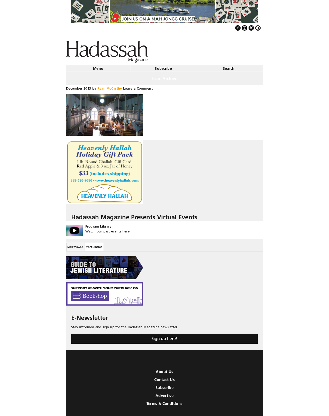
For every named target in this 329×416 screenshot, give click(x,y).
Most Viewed (75, 244)
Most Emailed (94, 244)
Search (229, 66)
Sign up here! (164, 336)
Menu (98, 66)
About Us (164, 369)
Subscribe (163, 66)
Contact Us (164, 377)
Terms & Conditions (165, 401)
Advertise (164, 393)
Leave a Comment (138, 86)
